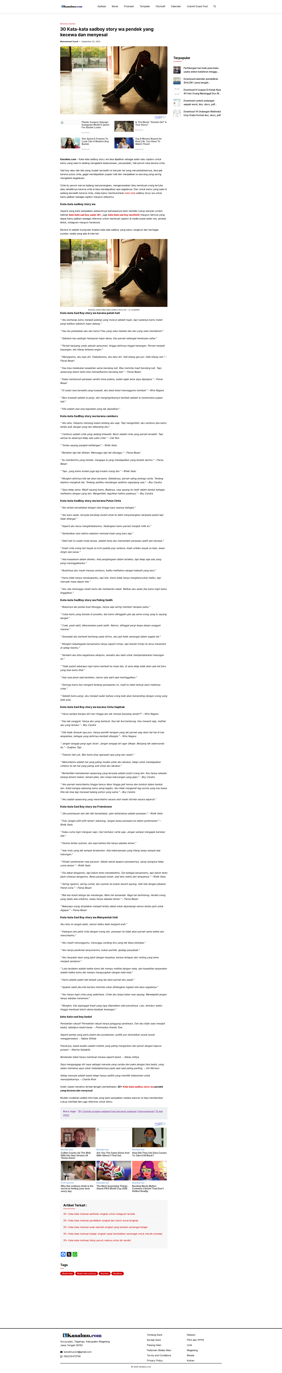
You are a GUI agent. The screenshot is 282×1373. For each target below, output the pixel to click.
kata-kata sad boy (87, 1273)
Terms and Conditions (159, 1355)
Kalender (176, 6)
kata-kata (130, 193)
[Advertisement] (197, 37)
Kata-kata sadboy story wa (138, 1086)
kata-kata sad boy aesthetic (124, 214)
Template (145, 6)
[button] (215, 6)
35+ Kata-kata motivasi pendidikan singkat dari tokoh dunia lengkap (100, 1220)
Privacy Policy (155, 1360)
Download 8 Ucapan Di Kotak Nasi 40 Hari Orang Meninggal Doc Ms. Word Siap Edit (202, 93)
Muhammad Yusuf (69, 41)
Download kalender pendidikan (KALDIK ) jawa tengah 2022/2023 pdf (201, 82)
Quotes (72, 24)
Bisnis (115, 6)
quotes (105, 1273)
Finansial (129, 6)
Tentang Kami (154, 1334)
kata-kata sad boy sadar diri (84, 214)
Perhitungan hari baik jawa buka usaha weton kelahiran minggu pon (201, 72)
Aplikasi (101, 6)
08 (65, 1356)
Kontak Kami (154, 1339)
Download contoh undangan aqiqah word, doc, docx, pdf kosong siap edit (199, 104)
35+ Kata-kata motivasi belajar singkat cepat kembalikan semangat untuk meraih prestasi (112, 1233)
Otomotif (160, 6)
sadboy (118, 1273)
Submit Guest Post (197, 6)
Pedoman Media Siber (159, 1350)
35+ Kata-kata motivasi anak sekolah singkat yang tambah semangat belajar (105, 1227)
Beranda (63, 24)
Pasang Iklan (154, 1345)
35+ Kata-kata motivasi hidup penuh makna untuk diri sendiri (97, 1240)
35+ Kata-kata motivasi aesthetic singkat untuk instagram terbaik (99, 1213)
